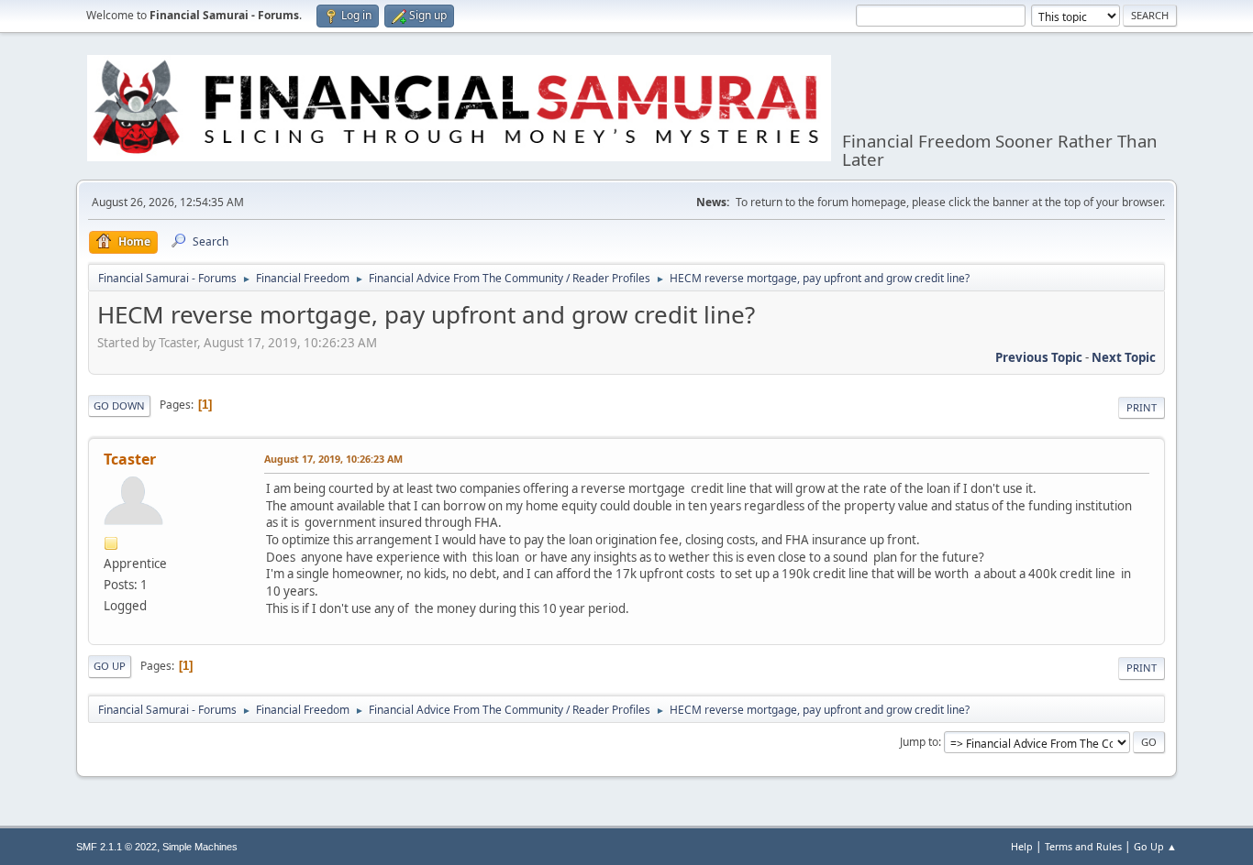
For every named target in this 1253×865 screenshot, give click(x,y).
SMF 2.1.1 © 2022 (116, 846)
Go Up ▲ (1155, 846)
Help (1022, 846)
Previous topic (1038, 357)
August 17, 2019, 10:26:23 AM (333, 458)
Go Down (119, 405)
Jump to (919, 742)
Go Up (110, 666)
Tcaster (130, 459)
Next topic (1124, 357)
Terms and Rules (1083, 846)
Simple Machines (200, 846)
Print (1141, 407)
